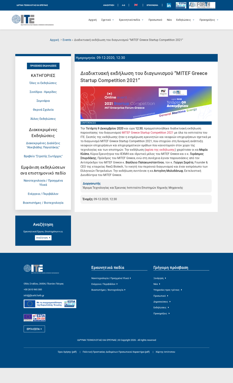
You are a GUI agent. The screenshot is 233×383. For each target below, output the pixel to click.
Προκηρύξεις (160, 313)
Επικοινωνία (152, 5)
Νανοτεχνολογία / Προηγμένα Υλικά (110, 278)
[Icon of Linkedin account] (168, 5)
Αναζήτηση (42, 237)
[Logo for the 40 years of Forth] (202, 5)
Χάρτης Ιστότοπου (165, 351)
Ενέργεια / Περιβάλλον (43, 194)
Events (67, 40)
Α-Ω (123, 5)
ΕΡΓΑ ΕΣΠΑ (33, 329)
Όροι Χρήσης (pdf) (67, 351)
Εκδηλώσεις (160, 307)
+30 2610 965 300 (33, 289)
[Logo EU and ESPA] (181, 5)
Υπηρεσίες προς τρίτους (166, 289)
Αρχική (54, 40)
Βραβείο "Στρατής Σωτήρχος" (43, 156)
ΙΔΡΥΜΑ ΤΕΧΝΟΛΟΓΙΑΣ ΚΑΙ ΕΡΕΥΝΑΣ (32, 5)
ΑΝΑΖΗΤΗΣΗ (108, 5)
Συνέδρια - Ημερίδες (43, 92)
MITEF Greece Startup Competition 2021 (147, 132)
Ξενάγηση (158, 278)
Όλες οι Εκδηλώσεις (43, 83)
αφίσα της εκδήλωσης (160, 149)
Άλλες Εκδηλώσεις (43, 119)
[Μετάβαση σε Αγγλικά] (136, 5)
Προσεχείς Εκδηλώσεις (43, 65)
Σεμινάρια (43, 101)
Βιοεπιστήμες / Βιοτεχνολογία (43, 202)
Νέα (155, 284)
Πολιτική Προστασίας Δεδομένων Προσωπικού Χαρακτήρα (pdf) (116, 351)
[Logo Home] (33, 20)
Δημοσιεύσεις (161, 301)
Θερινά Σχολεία (43, 109)
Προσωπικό (159, 295)
